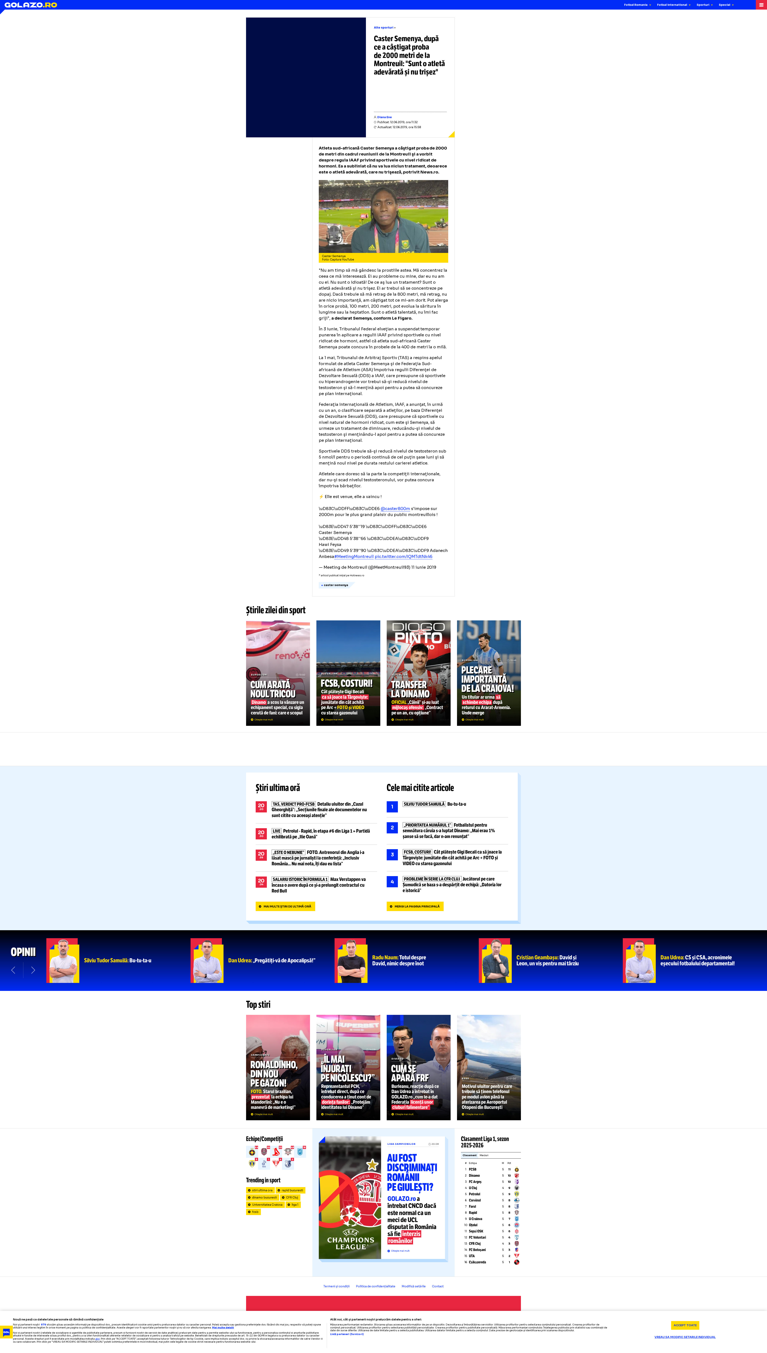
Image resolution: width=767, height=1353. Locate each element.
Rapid (473, 1212)
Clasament (470, 1155)
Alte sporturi (383, 27)
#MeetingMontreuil (354, 556)
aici (97, 1338)
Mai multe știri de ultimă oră (287, 906)
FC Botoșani (477, 1250)
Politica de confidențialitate (375, 1286)
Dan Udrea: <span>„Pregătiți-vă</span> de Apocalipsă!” (263, 960)
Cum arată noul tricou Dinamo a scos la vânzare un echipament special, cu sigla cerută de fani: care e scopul (278, 673)
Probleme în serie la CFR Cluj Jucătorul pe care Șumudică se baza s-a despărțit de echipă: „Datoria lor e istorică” (447, 884)
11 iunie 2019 (423, 567)
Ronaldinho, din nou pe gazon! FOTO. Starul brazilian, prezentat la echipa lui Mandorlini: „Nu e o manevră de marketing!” (278, 1067)
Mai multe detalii (223, 1327)
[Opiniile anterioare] (13, 970)
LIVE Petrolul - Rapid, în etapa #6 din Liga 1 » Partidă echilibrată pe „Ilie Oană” (316, 834)
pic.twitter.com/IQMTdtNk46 (403, 556)
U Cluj (473, 1188)
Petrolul (474, 1194)
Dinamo (474, 1175)
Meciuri (484, 1155)
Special (724, 5)
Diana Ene (384, 117)
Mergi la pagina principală (417, 906)
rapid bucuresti (292, 1190)
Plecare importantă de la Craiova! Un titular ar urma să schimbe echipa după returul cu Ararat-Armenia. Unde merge (489, 673)
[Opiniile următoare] (32, 970)
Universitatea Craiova (267, 1204)
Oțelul (473, 1225)
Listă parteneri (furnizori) (347, 1334)
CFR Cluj (292, 1197)
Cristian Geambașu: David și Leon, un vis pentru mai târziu (551, 960)
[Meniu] (761, 5)
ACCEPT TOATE (685, 1325)
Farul (472, 1206)
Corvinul (475, 1200)
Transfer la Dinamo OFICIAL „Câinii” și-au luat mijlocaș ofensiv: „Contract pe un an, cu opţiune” (419, 673)
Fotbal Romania (636, 5)
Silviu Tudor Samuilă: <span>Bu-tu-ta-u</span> (118, 960)
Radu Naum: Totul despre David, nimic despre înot (407, 960)
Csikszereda (477, 1262)
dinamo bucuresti (264, 1197)
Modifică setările (414, 1286)
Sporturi (703, 5)
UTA (472, 1256)
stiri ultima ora (262, 1190)
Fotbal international (672, 5)
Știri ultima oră (278, 787)
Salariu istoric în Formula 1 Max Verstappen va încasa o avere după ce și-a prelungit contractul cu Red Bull (316, 885)
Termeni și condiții (336, 1286)
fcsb (255, 1212)
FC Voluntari (477, 1237)
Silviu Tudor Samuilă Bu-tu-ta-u (447, 806)
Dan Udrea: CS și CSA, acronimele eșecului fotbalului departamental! (695, 960)
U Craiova (475, 1219)
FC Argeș (475, 1182)
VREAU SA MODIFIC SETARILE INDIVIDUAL (685, 1337)
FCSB (472, 1169)
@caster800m (395, 508)
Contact (438, 1286)
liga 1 (295, 1204)
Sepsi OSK (476, 1231)
